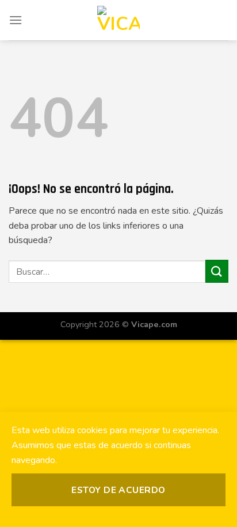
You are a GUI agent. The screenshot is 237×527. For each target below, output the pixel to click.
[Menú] (15, 20)
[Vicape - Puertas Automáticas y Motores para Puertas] (118, 20)
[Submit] (216, 271)
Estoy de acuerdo (118, 490)
